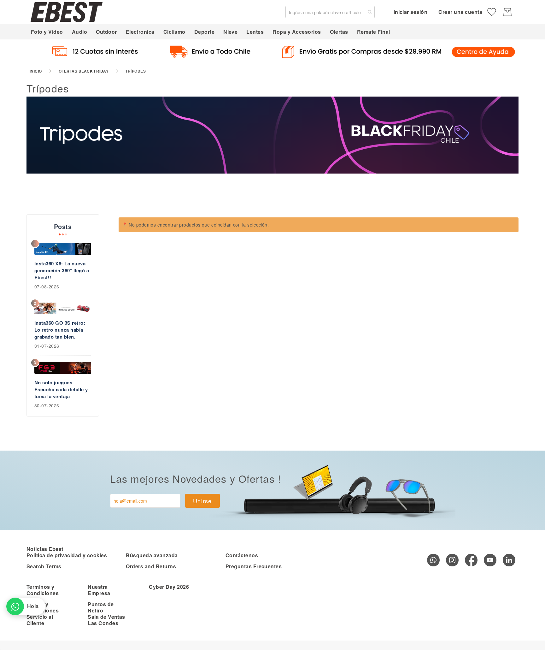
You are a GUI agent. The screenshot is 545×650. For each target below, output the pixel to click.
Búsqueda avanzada (152, 555)
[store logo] (66, 12)
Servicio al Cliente (39, 620)
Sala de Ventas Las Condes (106, 620)
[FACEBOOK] (471, 560)
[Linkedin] (509, 560)
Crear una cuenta (460, 11)
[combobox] (330, 12)
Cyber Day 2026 (169, 586)
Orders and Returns (151, 566)
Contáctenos (242, 555)
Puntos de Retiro (101, 607)
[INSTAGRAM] (452, 560)
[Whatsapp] (433, 560)
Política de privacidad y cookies (66, 555)
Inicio (36, 71)
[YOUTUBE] (490, 560)
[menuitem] (46, 31)
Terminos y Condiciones (42, 590)
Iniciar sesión (411, 11)
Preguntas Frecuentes (254, 566)
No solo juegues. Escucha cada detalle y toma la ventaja (61, 389)
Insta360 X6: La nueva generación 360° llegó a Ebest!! (61, 270)
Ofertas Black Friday (84, 71)
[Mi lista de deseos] (491, 12)
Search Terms (44, 566)
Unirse (202, 501)
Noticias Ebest (44, 548)
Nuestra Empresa (99, 590)
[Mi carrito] (507, 12)
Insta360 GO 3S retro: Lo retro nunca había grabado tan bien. (59, 329)
